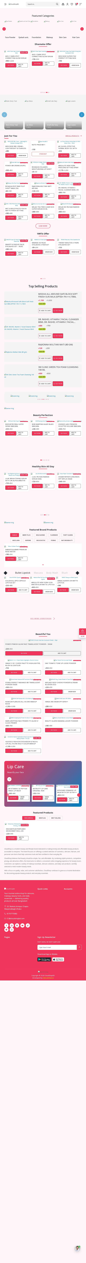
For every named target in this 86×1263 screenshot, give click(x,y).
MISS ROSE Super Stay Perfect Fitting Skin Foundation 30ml (41, 57)
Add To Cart (46, 310)
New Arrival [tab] (28, 818)
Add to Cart (20, 63)
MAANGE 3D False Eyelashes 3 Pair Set (40, 244)
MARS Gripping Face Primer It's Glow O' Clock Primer (21, 722)
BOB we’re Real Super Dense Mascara (14, 425)
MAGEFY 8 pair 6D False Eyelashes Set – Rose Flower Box (14, 245)
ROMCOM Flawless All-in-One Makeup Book (21, 702)
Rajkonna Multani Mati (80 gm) (41, 187)
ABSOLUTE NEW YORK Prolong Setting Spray (68, 166)
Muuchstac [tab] (40, 540)
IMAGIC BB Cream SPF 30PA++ (56, 702)
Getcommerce (48, 978)
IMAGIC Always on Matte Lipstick (41, 581)
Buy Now (11, 63)
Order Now (49, 65)
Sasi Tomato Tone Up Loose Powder (60, 663)
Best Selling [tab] (56, 818)
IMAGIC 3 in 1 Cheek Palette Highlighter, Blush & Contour (22, 664)
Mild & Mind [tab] (40, 535)
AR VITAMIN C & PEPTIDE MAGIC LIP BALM (17, 789)
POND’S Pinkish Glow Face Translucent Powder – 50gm (28, 644)
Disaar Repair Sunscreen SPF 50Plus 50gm (42, 478)
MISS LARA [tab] (16, 540)
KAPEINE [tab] (28, 540)
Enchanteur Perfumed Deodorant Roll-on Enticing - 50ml (15, 830)
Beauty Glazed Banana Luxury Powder (61, 721)
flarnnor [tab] (54, 535)
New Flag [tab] (42, 818)
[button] (4, 29)
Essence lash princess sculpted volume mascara (69, 425)
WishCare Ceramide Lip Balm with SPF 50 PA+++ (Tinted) (67, 791)
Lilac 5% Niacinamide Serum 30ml (14, 478)
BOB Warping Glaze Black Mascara (42, 425)
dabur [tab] (14, 535)
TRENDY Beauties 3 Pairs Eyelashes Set (68, 244)
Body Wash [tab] (52, 572)
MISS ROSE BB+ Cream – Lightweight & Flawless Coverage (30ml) (15, 147)
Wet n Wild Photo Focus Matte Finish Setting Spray (16, 209)
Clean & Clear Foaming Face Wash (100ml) (68, 498)
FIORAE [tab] (53, 540)
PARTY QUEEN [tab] (68, 535)
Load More (43, 226)
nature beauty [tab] (67, 540)
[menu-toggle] (5, 4)
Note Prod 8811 (38, 145)
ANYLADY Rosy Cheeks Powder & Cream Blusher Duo (61, 683)
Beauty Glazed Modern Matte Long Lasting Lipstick (67, 583)
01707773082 (12, 914)
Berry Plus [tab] (26, 535)
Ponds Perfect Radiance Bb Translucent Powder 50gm (22, 683)
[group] (16, 396)
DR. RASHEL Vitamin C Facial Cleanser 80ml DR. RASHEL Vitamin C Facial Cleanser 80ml (68, 188)
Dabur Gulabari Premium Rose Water (16, 550)
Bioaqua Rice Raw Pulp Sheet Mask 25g (15, 187)
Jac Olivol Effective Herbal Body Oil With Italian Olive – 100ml (67, 147)
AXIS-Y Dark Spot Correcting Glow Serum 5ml (15, 55)
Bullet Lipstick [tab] (22, 572)
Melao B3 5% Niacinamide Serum (68, 208)
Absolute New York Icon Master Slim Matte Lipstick (17, 583)
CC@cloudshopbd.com (16, 918)
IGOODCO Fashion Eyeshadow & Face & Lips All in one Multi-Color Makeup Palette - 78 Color (21, 742)
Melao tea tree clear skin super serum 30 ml (43, 208)
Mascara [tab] (38, 572)
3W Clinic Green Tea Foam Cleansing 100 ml (58, 368)
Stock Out (43, 154)
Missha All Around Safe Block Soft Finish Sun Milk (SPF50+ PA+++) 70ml (58, 295)
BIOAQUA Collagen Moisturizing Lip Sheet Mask (42, 168)
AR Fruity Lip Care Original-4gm (40, 789)
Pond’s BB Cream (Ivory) (15, 166)
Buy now (59, 310)
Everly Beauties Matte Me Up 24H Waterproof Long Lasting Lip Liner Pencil (69, 57)
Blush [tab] (65, 572)
